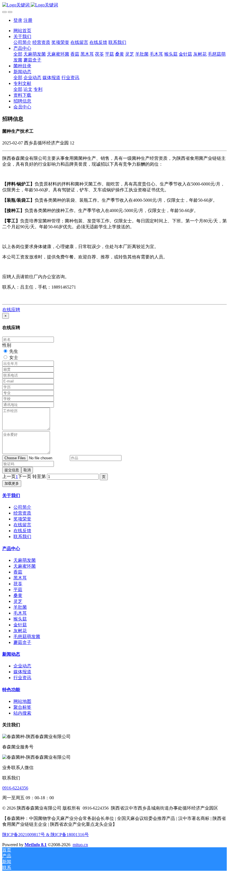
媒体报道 (22, 671)
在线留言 (22, 524)
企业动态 (22, 665)
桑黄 (17, 595)
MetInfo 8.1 (36, 844)
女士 (13, 357)
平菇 (17, 589)
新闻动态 (11, 654)
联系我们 (22, 536)
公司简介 (22, 507)
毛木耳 (20, 613)
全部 (17, 54)
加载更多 (11, 483)
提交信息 (11, 470)
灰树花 (20, 630)
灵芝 (17, 601)
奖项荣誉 (22, 519)
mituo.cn (80, 844)
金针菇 (20, 624)
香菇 (17, 572)
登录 (17, 20)
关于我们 (11, 495)
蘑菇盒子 (22, 642)
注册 (27, 20)
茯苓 (17, 583)
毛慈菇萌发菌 (26, 636)
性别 (6, 345)
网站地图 (22, 701)
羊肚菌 (20, 607)
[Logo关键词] (114, 5)
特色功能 (11, 689)
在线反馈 (22, 530)
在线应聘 (11, 309)
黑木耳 (20, 577)
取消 (27, 470)
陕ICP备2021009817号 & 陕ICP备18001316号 (45, 834)
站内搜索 (22, 713)
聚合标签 (22, 707)
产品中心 (11, 548)
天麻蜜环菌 (24, 566)
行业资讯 (22, 677)
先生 (13, 351)
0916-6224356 (15, 788)
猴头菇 (20, 619)
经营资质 (22, 513)
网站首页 (22, 30)
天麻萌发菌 (24, 560)
